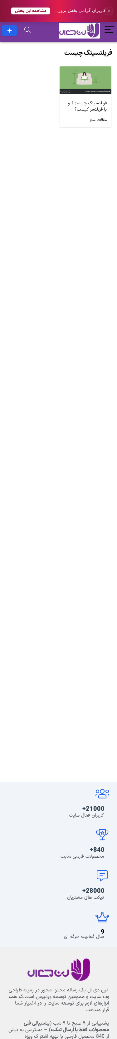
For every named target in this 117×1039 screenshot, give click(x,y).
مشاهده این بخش (30, 11)
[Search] (27, 30)
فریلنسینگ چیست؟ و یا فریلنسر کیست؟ (87, 106)
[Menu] (109, 30)
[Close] (109, 11)
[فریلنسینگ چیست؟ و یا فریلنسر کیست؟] (85, 71)
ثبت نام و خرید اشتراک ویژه (9, 30)
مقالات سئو (98, 120)
